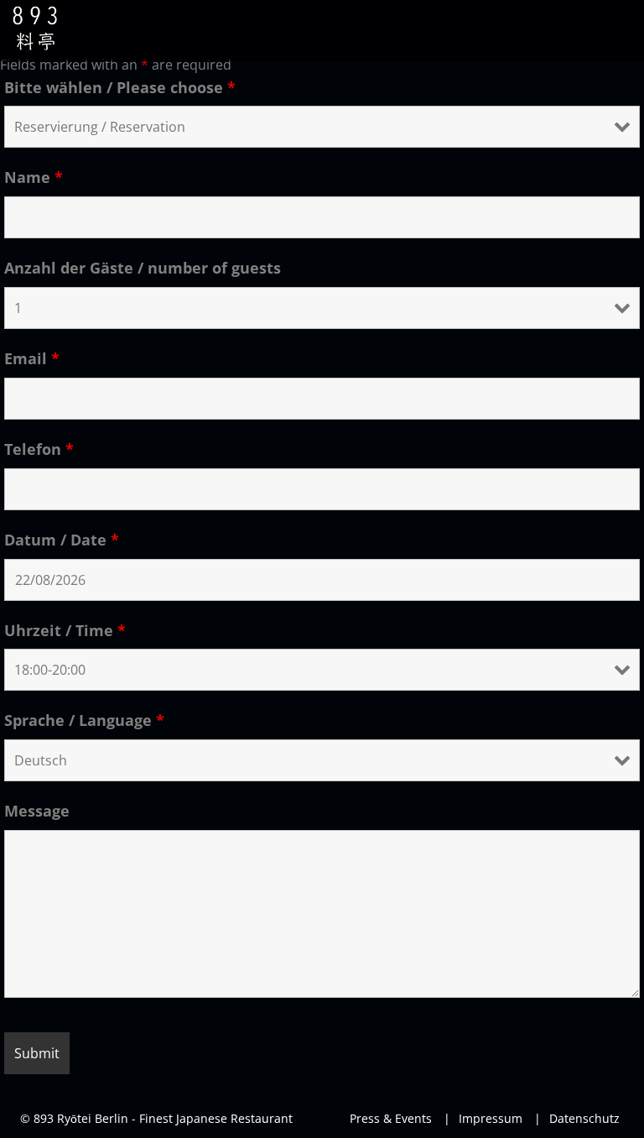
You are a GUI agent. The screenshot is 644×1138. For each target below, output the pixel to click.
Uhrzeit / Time (65, 630)
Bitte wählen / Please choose (120, 87)
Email (32, 358)
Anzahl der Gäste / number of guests (142, 267)
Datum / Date (61, 539)
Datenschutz (577, 1118)
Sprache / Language (84, 720)
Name (33, 177)
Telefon (39, 449)
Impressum (483, 1118)
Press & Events (391, 1118)
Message (37, 810)
